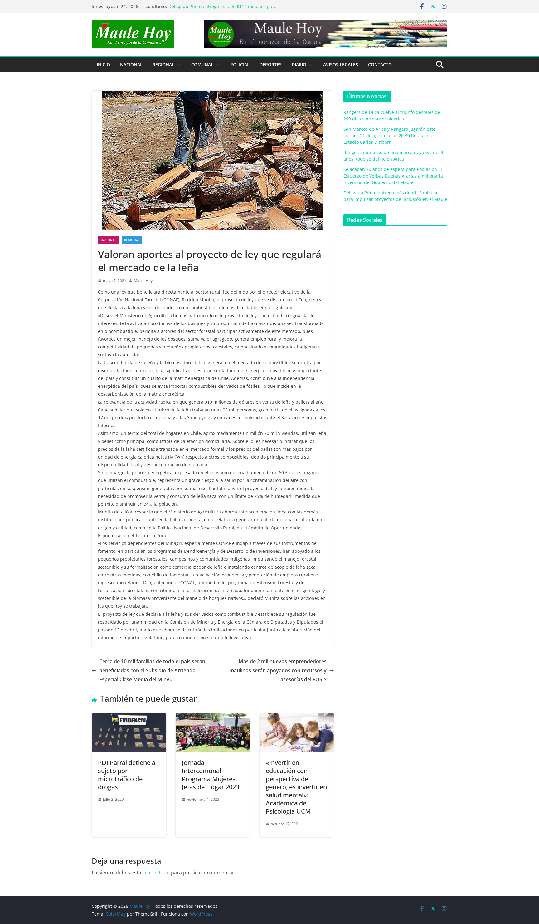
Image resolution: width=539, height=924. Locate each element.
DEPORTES (271, 64)
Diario (299, 64)
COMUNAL (202, 64)
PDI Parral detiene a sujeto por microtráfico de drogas (126, 774)
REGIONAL (163, 64)
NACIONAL (131, 64)
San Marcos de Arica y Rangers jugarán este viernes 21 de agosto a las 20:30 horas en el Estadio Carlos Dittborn (389, 135)
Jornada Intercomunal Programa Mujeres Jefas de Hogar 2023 (210, 774)
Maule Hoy (143, 280)
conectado (157, 872)
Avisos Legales (340, 64)
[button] (177, 64)
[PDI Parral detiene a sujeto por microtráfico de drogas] (129, 717)
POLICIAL (240, 64)
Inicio (103, 64)
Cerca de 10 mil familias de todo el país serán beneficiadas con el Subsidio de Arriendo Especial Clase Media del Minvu (152, 670)
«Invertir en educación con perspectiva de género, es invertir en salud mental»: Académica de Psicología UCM (296, 786)
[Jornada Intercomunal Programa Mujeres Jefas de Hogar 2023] (213, 717)
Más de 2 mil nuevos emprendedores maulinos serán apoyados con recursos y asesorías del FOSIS (278, 670)
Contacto (380, 64)
